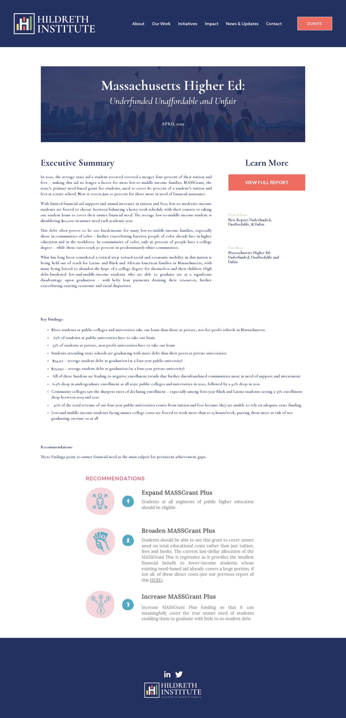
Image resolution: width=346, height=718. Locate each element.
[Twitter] (179, 674)
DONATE (314, 23)
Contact (274, 23)
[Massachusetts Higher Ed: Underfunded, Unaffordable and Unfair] (266, 241)
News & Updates (242, 23)
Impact (211, 23)
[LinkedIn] (167, 674)
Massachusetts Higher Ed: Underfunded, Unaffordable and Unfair (253, 257)
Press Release (238, 215)
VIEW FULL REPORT (266, 182)
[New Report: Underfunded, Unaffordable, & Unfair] (266, 208)
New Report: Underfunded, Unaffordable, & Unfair (250, 222)
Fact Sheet (235, 248)
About (138, 23)
